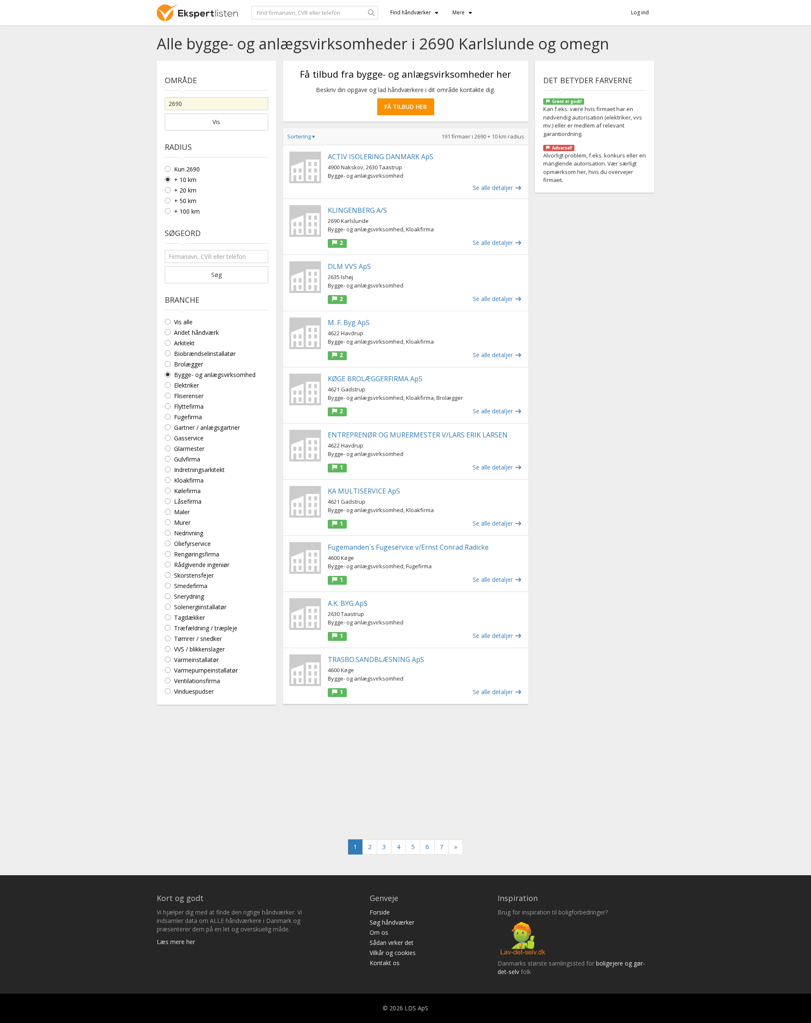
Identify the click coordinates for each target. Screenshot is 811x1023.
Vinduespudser (194, 691)
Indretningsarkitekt (199, 470)
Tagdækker (189, 617)
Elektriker (186, 385)
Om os (379, 932)
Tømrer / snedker (198, 639)
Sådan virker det (392, 943)
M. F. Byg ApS (349, 322)
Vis (216, 122)
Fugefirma (188, 417)
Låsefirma (187, 501)
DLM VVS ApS (349, 266)
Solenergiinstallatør (200, 607)
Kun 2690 (187, 169)
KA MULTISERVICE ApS (364, 491)
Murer (182, 522)
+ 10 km (185, 180)
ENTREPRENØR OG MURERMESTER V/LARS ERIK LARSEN (418, 435)
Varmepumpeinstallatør (206, 670)
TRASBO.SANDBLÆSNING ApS (376, 659)
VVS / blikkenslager (199, 649)
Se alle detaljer (493, 188)
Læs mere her (176, 942)
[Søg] (371, 12)
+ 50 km (185, 201)
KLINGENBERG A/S (357, 210)
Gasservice (189, 438)
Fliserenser (189, 396)
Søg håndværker (392, 922)
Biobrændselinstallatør (205, 354)
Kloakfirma (189, 480)
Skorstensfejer (194, 575)
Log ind (640, 12)
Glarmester (189, 449)
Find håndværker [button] (410, 12)
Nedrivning (188, 533)
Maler (182, 512)
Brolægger (188, 364)
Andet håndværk (196, 332)
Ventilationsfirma (197, 681)
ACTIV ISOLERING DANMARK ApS (380, 156)
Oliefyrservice (192, 544)
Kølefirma (187, 491)
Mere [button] (458, 12)
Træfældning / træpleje (205, 628)
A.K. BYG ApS (347, 603)
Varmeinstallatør (196, 660)
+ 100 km (187, 211)
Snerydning (189, 596)
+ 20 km (185, 190)
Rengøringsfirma (196, 554)
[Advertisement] (405, 772)
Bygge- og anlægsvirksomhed (215, 375)
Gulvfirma (187, 459)
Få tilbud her (405, 107)
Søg (216, 275)
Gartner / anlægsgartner (207, 427)
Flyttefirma (189, 406)
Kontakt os (385, 963)
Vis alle (183, 322)
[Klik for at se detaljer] (305, 167)
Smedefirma (190, 586)
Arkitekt (184, 343)
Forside (380, 912)
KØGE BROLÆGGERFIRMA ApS (375, 378)
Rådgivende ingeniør (201, 565)
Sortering (301, 136)
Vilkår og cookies (393, 953)
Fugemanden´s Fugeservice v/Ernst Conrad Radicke (408, 547)
